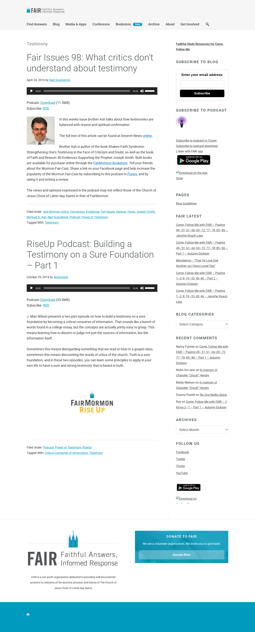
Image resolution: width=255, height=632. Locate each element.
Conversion (77, 212)
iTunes (180, 466)
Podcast (74, 217)
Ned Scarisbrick (58, 217)
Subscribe (202, 93)
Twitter (180, 459)
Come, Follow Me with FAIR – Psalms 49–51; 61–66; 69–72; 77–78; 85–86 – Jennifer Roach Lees (202, 230)
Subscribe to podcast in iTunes (196, 140)
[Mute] (142, 91)
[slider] (150, 90)
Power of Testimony (95, 217)
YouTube (182, 473)
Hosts (131, 212)
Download (47, 103)
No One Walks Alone (213, 395)
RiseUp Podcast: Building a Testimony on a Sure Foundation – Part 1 (90, 255)
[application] (92, 91)
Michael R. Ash (36, 217)
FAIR (64, 10)
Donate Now (181, 555)
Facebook (182, 452)
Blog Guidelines (186, 203)
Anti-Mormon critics (56, 212)
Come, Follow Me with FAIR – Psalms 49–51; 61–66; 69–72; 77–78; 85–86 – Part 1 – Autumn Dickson (202, 248)
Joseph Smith (145, 212)
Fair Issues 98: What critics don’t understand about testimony (90, 63)
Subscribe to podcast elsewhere (197, 146)
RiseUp (87, 447)
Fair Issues (108, 212)
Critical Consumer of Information (66, 453)
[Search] (207, 25)
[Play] (31, 91)
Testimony (52, 222)
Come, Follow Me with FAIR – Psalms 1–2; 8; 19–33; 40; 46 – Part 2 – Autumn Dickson (200, 278)
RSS (46, 108)
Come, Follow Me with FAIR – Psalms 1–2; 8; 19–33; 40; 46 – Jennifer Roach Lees (201, 296)
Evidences (92, 212)
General (121, 212)
